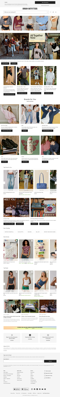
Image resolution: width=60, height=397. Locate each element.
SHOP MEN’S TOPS (48, 93)
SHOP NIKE (45, 161)
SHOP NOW (3, 28)
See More (5, 350)
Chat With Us (48, 377)
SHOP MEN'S (14, 63)
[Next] (55, 182)
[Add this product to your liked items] (16, 171)
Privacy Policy (13, 393)
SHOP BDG (25, 130)
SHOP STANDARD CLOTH (47, 130)
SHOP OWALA (25, 161)
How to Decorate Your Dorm (44, 316)
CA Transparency (24, 393)
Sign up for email (49, 373)
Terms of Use (18, 393)
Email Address (6, 359)
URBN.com (34, 393)
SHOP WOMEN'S (5, 63)
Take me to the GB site (45, 5)
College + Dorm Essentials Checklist (28, 316)
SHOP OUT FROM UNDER (6, 130)
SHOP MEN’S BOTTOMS (36, 93)
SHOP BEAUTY (34, 223)
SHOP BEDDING (20, 223)
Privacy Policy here (47, 365)
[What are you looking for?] (47, 12)
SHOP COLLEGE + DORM (9, 223)
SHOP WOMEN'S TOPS (22, 93)
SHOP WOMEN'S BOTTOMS (9, 94)
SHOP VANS (4, 161)
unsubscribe (5, 366)
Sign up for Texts (49, 375)
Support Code (39, 393)
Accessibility (30, 393)
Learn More (48, 340)
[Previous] (5, 182)
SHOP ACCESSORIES (44, 223)
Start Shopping (45, 2)
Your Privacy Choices (46, 393)
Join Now (12, 340)
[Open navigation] (55, 12)
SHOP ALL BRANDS (30, 101)
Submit (50, 361)
